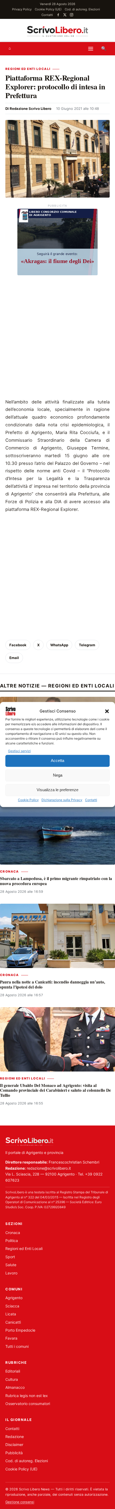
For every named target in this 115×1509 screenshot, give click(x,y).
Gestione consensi (19, 1502)
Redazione (14, 1436)
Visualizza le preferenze (57, 790)
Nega (57, 775)
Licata (10, 1314)
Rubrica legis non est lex (26, 1395)
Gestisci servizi (19, 751)
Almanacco (15, 1387)
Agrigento (13, 1297)
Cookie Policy (28, 800)
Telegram (87, 645)
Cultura (11, 1379)
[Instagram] (72, 15)
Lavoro (11, 1273)
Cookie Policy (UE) (48, 9)
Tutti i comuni (17, 1346)
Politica (11, 1240)
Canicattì (13, 1322)
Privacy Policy (22, 9)
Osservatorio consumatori (27, 1403)
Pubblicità (14, 1452)
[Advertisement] (57, 338)
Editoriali (12, 1371)
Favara (11, 1338)
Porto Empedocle (20, 1330)
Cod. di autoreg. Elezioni (82, 9)
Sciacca (12, 1306)
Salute (10, 1264)
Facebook (17, 645)
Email (14, 658)
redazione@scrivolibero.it (49, 1168)
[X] (65, 15)
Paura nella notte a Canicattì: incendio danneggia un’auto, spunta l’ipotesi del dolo (52, 984)
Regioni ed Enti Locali (27, 69)
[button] (107, 711)
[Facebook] (58, 15)
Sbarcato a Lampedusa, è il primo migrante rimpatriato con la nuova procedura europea (56, 881)
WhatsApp (59, 645)
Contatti (91, 800)
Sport (10, 1256)
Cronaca (9, 871)
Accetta (57, 760)
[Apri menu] (91, 48)
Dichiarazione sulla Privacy (61, 800)
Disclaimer (14, 1444)
